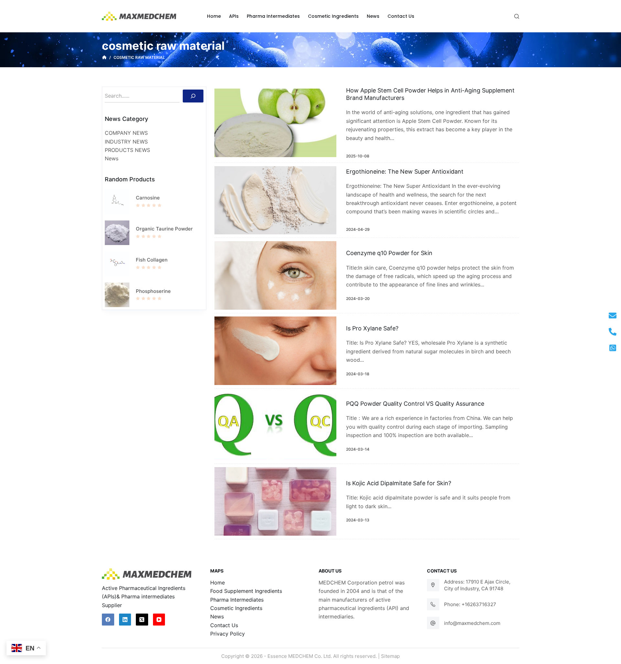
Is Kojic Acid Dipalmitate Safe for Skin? (398, 483)
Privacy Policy (227, 633)
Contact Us (224, 625)
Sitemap (390, 656)
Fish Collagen (152, 260)
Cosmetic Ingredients (236, 608)
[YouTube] (159, 620)
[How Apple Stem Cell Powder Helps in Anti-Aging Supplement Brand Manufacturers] (275, 123)
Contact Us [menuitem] (400, 16)
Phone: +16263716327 (470, 604)
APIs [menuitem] (234, 16)
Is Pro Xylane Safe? (372, 328)
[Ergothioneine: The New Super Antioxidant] (275, 200)
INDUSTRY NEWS (126, 141)
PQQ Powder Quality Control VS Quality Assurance (415, 403)
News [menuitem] (373, 16)
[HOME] (104, 57)
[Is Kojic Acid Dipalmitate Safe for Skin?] (275, 501)
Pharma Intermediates (237, 599)
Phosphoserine (153, 291)
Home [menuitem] (214, 16)
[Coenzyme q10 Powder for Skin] (275, 275)
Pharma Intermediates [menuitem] (273, 16)
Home (217, 582)
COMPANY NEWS (126, 133)
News (111, 158)
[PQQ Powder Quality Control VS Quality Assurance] (275, 426)
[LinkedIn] (125, 620)
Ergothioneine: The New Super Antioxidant (404, 171)
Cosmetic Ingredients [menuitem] (333, 16)
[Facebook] (108, 620)
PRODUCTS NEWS (127, 150)
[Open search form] (516, 16)
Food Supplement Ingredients (246, 591)
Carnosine (148, 198)
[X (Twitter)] (142, 620)
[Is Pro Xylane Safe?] (275, 350)
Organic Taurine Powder (164, 229)
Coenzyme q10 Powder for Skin (389, 253)
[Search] (193, 96)
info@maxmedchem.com (472, 623)
